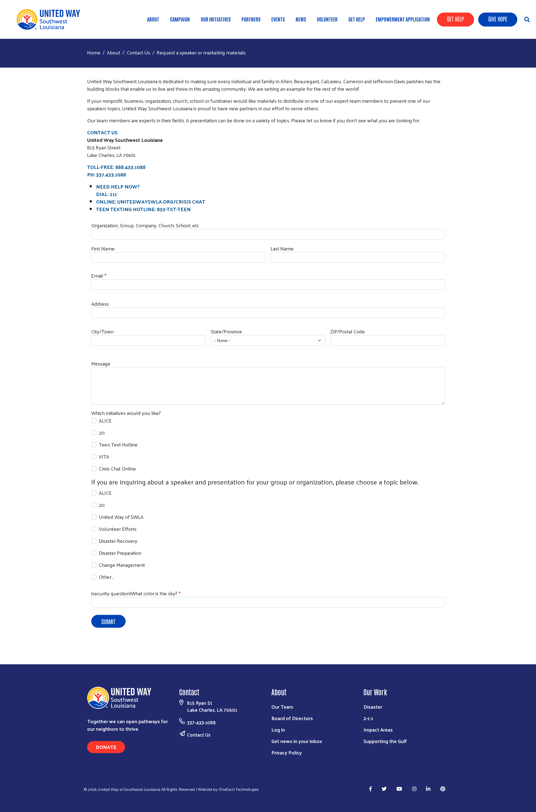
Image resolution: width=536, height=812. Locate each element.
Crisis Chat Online (117, 468)
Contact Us (138, 52)
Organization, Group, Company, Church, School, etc (145, 225)
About (153, 19)
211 (102, 432)
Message (100, 363)
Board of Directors (292, 718)
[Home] (50, 19)
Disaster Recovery (118, 540)
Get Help (356, 19)
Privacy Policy (286, 752)
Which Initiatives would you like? (126, 413)
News (301, 19)
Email (97, 275)
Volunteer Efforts (118, 528)
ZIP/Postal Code (347, 331)
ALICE (105, 420)
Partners (250, 19)
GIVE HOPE (497, 18)
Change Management (122, 565)
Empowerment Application (403, 19)
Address (100, 303)
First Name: (103, 248)
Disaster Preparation (120, 553)
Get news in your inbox (296, 741)
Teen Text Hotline (118, 444)
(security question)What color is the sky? (134, 593)
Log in (278, 729)
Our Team (282, 706)
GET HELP (455, 18)
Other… (106, 577)
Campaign (180, 19)
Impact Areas (378, 729)
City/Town (102, 331)
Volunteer (327, 19)
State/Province (226, 331)
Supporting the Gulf (385, 741)
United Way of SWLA (121, 516)
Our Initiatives (216, 19)
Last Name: (282, 248)
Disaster (372, 706)
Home (93, 52)
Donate (106, 746)
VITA (104, 456)
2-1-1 (368, 718)
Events (278, 19)
